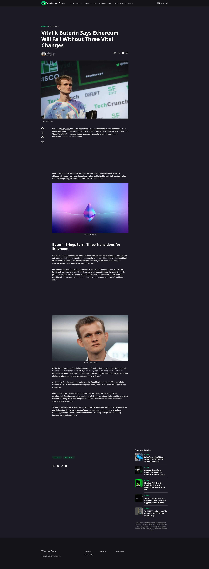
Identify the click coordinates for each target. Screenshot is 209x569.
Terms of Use (119, 551)
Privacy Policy (89, 555)
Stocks (146, 454)
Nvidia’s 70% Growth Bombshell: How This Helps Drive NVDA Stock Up (154, 486)
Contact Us (88, 551)
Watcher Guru (48, 551)
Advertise (103, 551)
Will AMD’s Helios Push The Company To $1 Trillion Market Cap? (155, 513)
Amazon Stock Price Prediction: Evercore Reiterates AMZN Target (154, 472)
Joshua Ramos (51, 53)
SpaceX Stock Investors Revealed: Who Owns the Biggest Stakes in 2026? (155, 500)
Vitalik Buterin (76, 269)
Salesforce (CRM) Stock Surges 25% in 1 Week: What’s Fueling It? (154, 459)
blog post (65, 129)
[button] (160, 3)
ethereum (57, 457)
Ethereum (44, 26)
